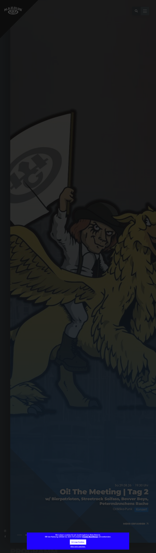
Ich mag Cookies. (78, 542)
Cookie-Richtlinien (90, 537)
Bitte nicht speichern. (78, 547)
